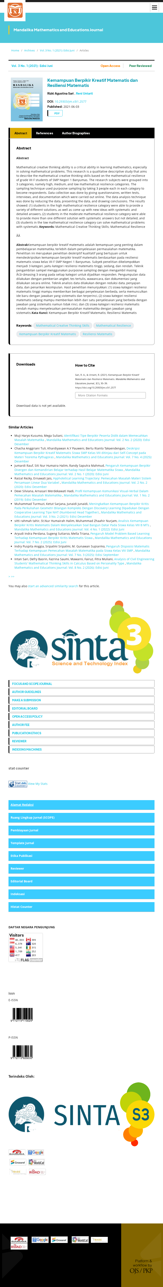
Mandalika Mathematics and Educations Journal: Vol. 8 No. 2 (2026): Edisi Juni (77, 565)
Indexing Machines (27, 749)
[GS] (35, 1152)
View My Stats (38, 784)
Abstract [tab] (20, 133)
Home (15, 50)
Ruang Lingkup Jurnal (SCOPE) (33, 817)
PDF (57, 113)
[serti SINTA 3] (81, 1114)
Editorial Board (25, 708)
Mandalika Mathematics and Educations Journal (58, 29)
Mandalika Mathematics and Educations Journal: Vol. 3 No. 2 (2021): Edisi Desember (78, 514)
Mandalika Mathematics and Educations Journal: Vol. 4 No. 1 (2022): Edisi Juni (69, 529)
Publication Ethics (26, 733)
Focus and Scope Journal (32, 684)
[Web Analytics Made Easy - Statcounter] (17, 784)
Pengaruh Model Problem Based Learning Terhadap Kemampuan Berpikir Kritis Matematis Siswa (82, 536)
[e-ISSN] (21, 1014)
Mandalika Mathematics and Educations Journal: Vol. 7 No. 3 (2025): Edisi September (82, 553)
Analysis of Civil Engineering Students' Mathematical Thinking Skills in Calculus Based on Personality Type (84, 561)
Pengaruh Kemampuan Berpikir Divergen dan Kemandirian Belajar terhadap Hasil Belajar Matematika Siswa (82, 467)
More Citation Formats (93, 395)
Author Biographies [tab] (76, 133)
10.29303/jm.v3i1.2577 (70, 101)
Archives (29, 50)
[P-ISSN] (21, 1052)
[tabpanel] (82, 242)
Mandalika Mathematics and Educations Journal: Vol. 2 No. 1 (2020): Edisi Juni (77, 472)
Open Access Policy (27, 716)
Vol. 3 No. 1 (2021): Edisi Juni (57, 50)
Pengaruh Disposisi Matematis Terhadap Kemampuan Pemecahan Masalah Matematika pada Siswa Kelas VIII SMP (81, 548)
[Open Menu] (154, 7)
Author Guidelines (26, 692)
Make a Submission (26, 700)
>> (12, 576)
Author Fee (21, 725)
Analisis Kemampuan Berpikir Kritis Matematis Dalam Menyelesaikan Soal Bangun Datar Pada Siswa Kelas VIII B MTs (82, 523)
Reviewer (19, 741)
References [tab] (44, 133)
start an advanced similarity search (53, 586)
